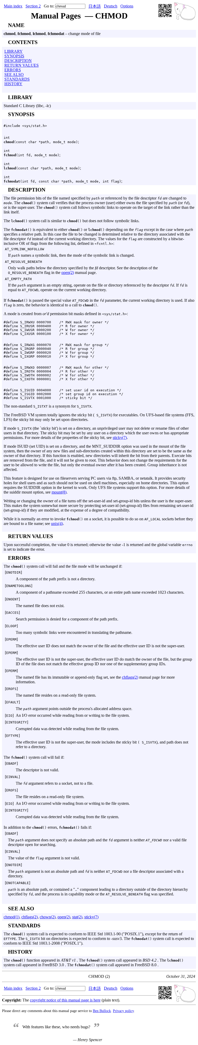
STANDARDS (17, 79)
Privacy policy (123, 1011)
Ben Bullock (102, 1011)
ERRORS (12, 70)
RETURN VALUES (21, 65)
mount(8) (59, 492)
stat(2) (77, 917)
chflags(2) (130, 677)
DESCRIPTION (18, 60)
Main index (13, 6)
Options (126, 6)
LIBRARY (13, 51)
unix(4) (57, 523)
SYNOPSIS (14, 56)
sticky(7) (120, 437)
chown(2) (47, 917)
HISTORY (13, 84)
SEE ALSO (14, 74)
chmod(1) (11, 917)
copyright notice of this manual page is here (65, 1000)
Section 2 (33, 6)
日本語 (94, 6)
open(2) (67, 272)
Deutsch (110, 6)
